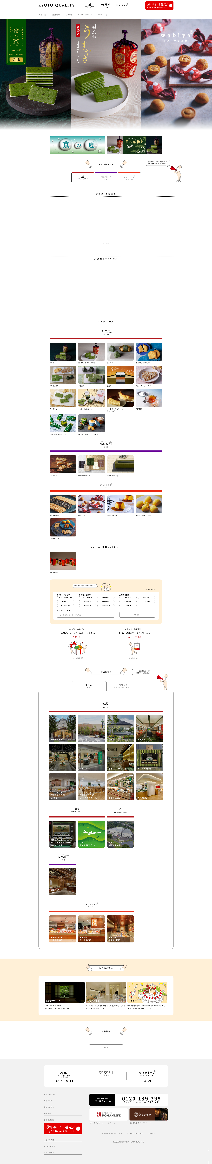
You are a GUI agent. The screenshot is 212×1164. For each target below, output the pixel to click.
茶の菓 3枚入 (30, 720)
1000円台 (105, 597)
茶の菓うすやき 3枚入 (33, 375)
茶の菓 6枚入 (30, 605)
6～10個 (146, 597)
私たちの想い (104, 14)
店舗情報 (56, 14)
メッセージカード (85, 14)
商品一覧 (42, 14)
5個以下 (128, 597)
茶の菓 (69, 14)
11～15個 (128, 601)
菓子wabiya (66, 606)
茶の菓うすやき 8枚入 (33, 951)
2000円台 (87, 601)
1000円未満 (87, 597)
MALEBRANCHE (65, 597)
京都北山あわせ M (32, 490)
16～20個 (146, 601)
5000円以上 (105, 606)
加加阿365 (66, 601)
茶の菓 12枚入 (31, 1066)
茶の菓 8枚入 (30, 836)
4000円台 (87, 606)
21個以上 (128, 606)
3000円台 (105, 601)
